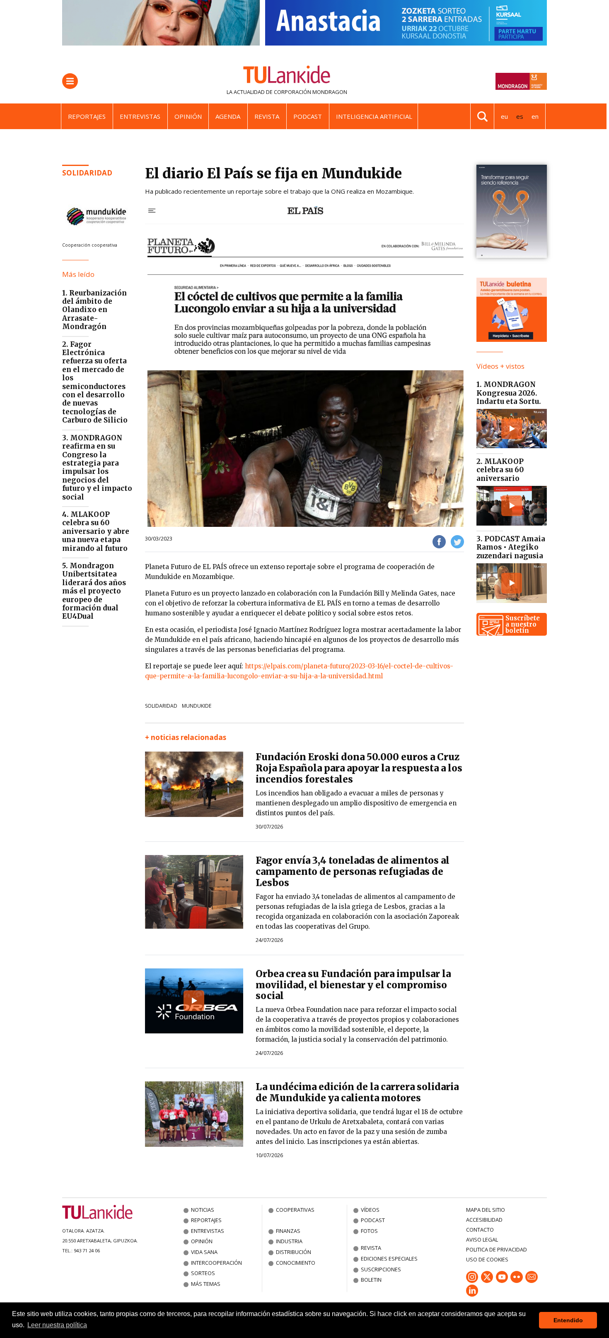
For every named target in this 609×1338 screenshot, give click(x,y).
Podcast (307, 116)
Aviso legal (482, 1239)
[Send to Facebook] (439, 541)
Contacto (480, 1229)
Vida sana (204, 1252)
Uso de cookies (487, 1259)
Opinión (188, 116)
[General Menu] (70, 81)
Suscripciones (381, 1269)
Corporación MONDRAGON (310, 92)
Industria (289, 1241)
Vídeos (370, 1209)
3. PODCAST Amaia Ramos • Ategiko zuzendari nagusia (510, 547)
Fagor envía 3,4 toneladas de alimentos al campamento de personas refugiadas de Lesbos (353, 872)
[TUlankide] (287, 76)
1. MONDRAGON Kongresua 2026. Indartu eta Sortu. (508, 393)
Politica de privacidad (496, 1249)
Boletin (371, 1279)
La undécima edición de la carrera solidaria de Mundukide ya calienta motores (357, 1092)
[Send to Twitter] (457, 541)
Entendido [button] (568, 1320)
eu (504, 116)
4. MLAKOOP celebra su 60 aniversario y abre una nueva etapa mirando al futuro (95, 531)
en (535, 116)
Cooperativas (295, 1209)
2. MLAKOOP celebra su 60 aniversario (500, 470)
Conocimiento (295, 1262)
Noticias (202, 1209)
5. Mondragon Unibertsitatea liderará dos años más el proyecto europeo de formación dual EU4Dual (94, 591)
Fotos (369, 1231)
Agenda (227, 116)
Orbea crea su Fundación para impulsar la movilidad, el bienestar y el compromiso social (353, 985)
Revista (266, 116)
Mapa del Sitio (485, 1209)
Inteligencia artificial (374, 116)
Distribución (293, 1252)
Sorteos (203, 1273)
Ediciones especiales (389, 1258)
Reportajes (87, 116)
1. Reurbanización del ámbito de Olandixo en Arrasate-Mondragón (94, 309)
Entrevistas (140, 116)
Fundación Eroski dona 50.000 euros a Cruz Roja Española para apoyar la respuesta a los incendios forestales (359, 768)
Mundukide (196, 705)
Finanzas (288, 1231)
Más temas (205, 1284)
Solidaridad (87, 173)
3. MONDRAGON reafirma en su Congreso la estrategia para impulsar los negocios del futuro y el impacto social (97, 467)
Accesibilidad (484, 1219)
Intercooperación (216, 1262)
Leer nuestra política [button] (57, 1324)
